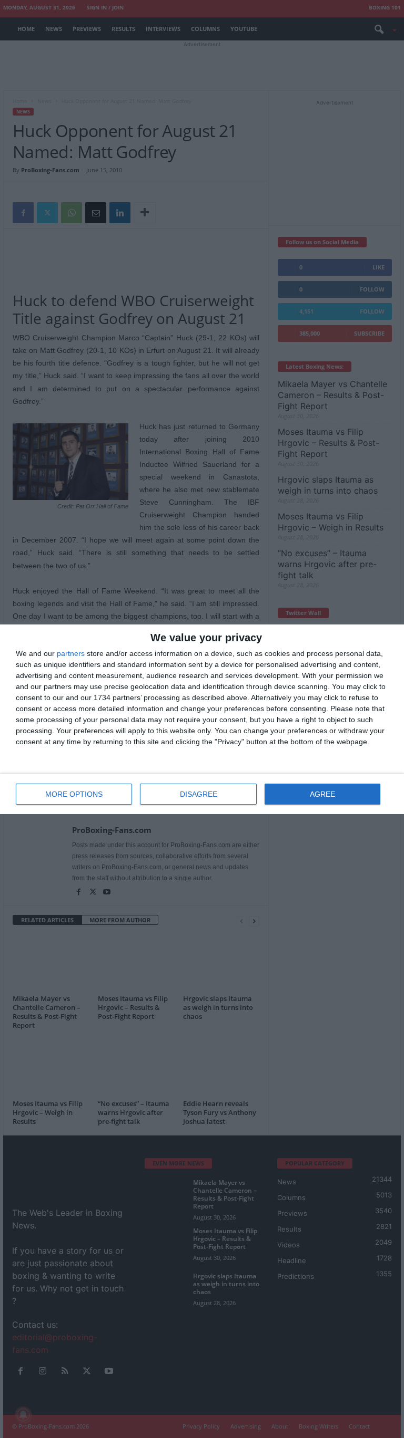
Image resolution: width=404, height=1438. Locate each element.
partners (71, 653)
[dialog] (202, 719)
